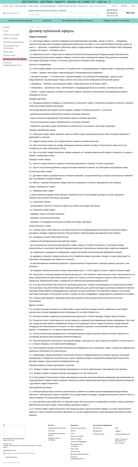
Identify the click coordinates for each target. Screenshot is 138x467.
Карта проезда (119, 443)
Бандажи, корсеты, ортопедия (116, 20)
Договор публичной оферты (97, 6)
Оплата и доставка (21, 6)
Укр (112, 6)
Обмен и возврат (33, 6)
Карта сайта (8, 52)
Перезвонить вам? (112, 16)
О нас (11, 6)
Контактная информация (48, 6)
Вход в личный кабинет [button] (78, 428)
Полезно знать (83, 6)
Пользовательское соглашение (67, 6)
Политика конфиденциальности (78, 457)
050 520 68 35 (112, 10)
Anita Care (47, 20)
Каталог (5, 6)
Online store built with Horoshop (11, 462)
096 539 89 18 (112, 13)
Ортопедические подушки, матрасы (77, 20)
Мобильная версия (11, 457)
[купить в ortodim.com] (14, 429)
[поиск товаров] (96, 14)
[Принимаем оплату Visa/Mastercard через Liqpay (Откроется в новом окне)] (19, 453)
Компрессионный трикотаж (20, 20)
